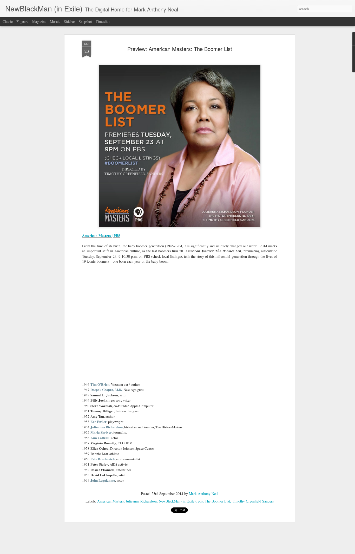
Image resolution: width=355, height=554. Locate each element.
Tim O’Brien (99, 384)
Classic (8, 21)
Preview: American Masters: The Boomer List (179, 49)
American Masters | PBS (101, 235)
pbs (200, 501)
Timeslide (103, 21)
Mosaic (55, 21)
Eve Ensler (98, 421)
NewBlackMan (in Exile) (177, 501)
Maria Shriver (101, 432)
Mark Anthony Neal (203, 493)
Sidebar (69, 21)
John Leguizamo (102, 480)
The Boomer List (217, 501)
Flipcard (22, 21)
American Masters (110, 501)
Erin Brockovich (102, 458)
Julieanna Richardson (106, 426)
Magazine (39, 21)
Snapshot (85, 21)
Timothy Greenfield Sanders (253, 501)
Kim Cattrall (99, 437)
